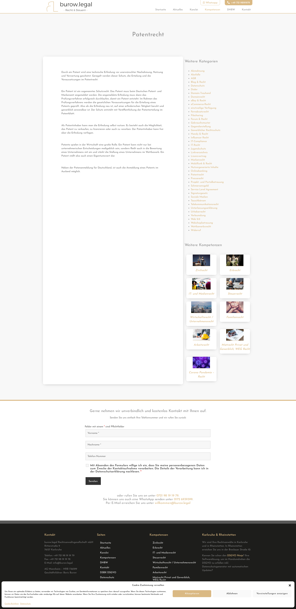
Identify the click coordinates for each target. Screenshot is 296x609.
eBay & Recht (198, 100)
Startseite (160, 9)
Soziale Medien (199, 197)
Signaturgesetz (199, 193)
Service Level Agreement (204, 189)
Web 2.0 (195, 219)
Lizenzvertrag (198, 156)
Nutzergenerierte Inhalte (204, 167)
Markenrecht (198, 160)
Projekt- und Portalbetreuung (207, 182)
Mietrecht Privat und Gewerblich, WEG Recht (171, 578)
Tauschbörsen (198, 200)
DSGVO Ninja (235, 555)
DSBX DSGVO (108, 572)
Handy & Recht (199, 134)
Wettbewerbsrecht (201, 226)
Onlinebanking (199, 171)
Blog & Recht (198, 82)
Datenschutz (25, 604)
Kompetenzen (212, 9)
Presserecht (197, 178)
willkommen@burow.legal (172, 503)
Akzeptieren (192, 593)
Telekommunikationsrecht (205, 204)
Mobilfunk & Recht (201, 163)
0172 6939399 (183, 499)
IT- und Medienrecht (164, 553)
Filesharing (197, 115)
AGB (193, 78)
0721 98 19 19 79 (167, 495)
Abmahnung (198, 71)
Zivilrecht (158, 543)
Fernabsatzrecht (200, 112)
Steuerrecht (159, 558)
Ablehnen (232, 593)
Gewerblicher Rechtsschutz (205, 130)
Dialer (194, 89)
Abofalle (195, 74)
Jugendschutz (198, 149)
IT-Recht (195, 145)
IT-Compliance (199, 141)
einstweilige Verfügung (203, 108)
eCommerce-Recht (201, 104)
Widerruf (196, 230)
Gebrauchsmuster (200, 123)
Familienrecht (160, 567)
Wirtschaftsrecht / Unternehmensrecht (174, 562)
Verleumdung (198, 215)
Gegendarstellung (201, 126)
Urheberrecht (198, 212)
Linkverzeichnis (199, 152)
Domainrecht (198, 97)
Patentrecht (197, 175)
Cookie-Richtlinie (12, 604)
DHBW (231, 9)
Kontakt (246, 9)
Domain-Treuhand (201, 93)
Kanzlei (194, 9)
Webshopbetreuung (202, 223)
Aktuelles (178, 9)
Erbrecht (157, 548)
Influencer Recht (200, 137)
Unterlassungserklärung (204, 208)
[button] (289, 585)
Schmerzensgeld (200, 186)
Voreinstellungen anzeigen (272, 593)
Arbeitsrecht (159, 572)
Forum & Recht (199, 119)
